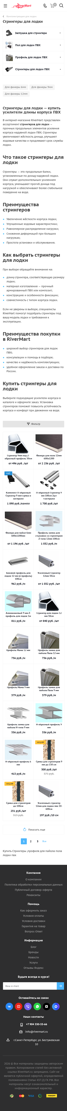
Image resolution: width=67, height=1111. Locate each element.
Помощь (33, 904)
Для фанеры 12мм (16, 93)
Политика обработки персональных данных (34, 884)
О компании (33, 879)
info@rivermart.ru (36, 1032)
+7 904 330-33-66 (36, 1024)
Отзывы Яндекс (34, 968)
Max (56, 1006)
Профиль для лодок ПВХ (31, 57)
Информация (33, 940)
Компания (33, 873)
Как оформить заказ (33, 910)
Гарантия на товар (33, 926)
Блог (33, 947)
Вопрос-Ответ (33, 931)
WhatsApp (37, 1006)
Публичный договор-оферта (33, 890)
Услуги (33, 962)
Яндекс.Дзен (46, 1006)
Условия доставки (33, 921)
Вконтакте (9, 1006)
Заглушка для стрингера (31, 33)
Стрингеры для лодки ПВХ (32, 69)
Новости (33, 957)
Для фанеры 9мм (42, 87)
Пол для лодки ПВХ (28, 45)
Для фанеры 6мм (15, 87)
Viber (28, 1006)
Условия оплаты (33, 915)
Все (44, 841)
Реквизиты (33, 895)
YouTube (18, 1006)
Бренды (33, 952)
